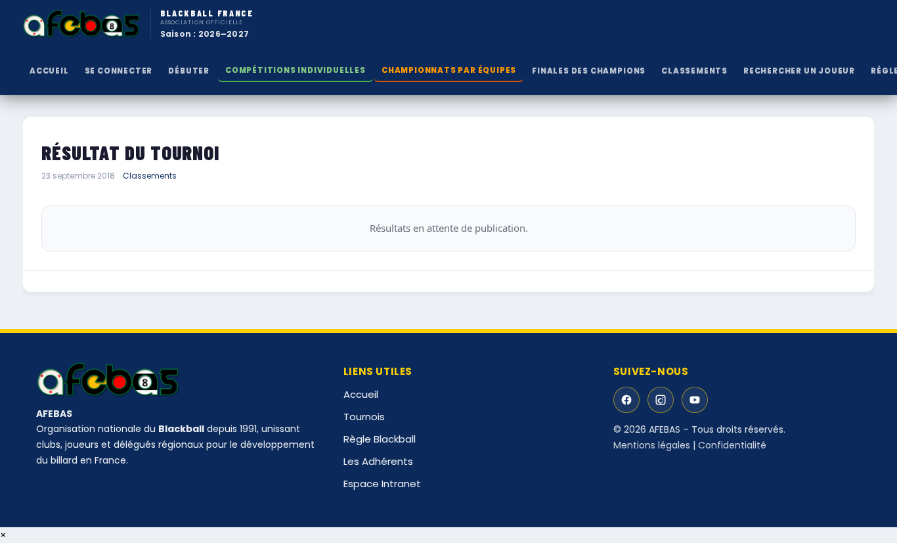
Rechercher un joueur (799, 71)
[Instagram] (660, 400)
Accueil (49, 71)
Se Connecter (119, 71)
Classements (150, 175)
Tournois (364, 417)
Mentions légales (651, 445)
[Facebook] (626, 400)
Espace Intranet (382, 483)
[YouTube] (695, 400)
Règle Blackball (379, 439)
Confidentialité (732, 445)
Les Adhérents (378, 461)
